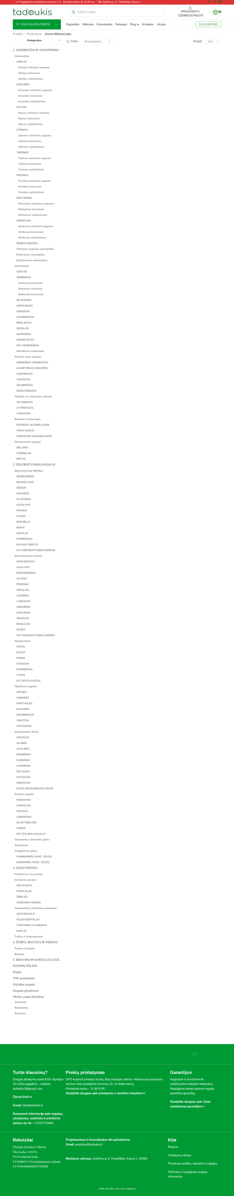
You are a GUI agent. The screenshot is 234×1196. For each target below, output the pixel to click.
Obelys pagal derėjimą (28, 996)
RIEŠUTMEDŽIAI (26, 390)
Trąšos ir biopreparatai (29, 936)
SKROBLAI (23, 521)
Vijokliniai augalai (26, 686)
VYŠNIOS (22, 129)
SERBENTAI (23, 277)
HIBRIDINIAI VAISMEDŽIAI (32, 362)
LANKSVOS (23, 601)
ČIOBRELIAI (23, 453)
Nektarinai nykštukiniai (32, 214)
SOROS (21, 828)
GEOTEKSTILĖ (25, 913)
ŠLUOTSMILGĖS (26, 822)
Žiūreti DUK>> (22, 1096)
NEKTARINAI (24, 197)
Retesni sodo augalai (28, 356)
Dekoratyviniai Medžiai (29, 470)
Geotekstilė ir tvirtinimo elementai (36, 908)
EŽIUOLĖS (22, 737)
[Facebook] (209, 1)
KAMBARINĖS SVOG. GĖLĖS (34, 856)
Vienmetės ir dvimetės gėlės (32, 839)
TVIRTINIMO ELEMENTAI (31, 925)
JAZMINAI (22, 595)
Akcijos (161, 24)
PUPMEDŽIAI (24, 538)
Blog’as (134, 24)
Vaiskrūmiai (22, 265)
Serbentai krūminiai (30, 282)
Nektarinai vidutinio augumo (36, 203)
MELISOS (22, 447)
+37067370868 (44, 1123)
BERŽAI (21, 487)
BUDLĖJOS (23, 623)
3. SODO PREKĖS (25, 868)
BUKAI (20, 527)
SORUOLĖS (23, 805)
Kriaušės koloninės (30, 95)
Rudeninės (21, 1007)
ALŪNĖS (21, 743)
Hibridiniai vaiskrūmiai (30, 351)
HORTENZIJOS (25, 561)
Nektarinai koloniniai (31, 209)
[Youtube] (220, 1)
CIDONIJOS (23, 379)
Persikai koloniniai (29, 186)
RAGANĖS (22, 709)
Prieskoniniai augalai (28, 441)
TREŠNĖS (22, 152)
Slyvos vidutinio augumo (34, 112)
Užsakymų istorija (179, 1155)
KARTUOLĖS (24, 703)
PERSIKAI (22, 175)
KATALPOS (23, 504)
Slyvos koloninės (29, 118)
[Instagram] (215, 1)
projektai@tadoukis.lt (88, 1144)
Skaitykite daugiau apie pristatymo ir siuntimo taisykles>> (105, 1093)
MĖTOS (21, 458)
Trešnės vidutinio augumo (34, 158)
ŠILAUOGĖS (23, 299)
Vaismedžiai (22, 56)
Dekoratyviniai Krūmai (28, 555)
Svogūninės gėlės (26, 850)
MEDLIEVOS (23, 322)
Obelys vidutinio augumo (34, 67)
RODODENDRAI (26, 572)
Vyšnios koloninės (29, 141)
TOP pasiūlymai (24, 978)
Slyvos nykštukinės (30, 124)
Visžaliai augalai (24, 984)
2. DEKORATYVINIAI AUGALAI (34, 464)
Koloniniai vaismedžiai (30, 254)
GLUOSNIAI (23, 499)
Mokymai (88, 24)
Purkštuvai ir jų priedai (29, 874)
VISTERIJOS (23, 726)
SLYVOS (21, 107)
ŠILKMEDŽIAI (24, 385)
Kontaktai (148, 24)
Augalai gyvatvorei (26, 990)
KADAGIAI (22, 663)
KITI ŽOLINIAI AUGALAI (31, 833)
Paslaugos (121, 24)
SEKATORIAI (24, 885)
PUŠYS (20, 646)
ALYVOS (21, 578)
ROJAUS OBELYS (27, 544)
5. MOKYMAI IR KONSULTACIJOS (36, 959)
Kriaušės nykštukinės (31, 101)
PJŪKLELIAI (23, 891)
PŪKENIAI (22, 584)
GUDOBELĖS (24, 373)
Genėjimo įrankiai (25, 879)
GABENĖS (22, 697)
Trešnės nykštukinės (31, 169)
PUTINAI (21, 510)
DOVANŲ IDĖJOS (25, 965)
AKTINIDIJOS (24, 402)
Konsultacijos (104, 24)
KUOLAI (21, 930)
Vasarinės (21, 1002)
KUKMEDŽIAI (24, 669)
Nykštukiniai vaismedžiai (31, 260)
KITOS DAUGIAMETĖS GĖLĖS (34, 788)
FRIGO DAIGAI (25, 430)
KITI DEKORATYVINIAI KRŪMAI (35, 635)
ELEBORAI (23, 760)
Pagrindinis (72, 24)
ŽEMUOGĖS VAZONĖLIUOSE (34, 436)
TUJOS (20, 674)
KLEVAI (21, 516)
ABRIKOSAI (23, 220)
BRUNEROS (23, 754)
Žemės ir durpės (25, 948)
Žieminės (20, 1013)
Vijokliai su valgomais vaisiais (33, 396)
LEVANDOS (23, 765)
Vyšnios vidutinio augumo (34, 135)
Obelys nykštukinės (30, 78)
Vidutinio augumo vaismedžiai (35, 248)
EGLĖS (20, 652)
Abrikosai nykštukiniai (32, 237)
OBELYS (21, 61)
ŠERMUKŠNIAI (25, 476)
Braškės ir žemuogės (28, 419)
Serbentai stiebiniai (30, 288)
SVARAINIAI (23, 334)
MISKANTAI (23, 799)
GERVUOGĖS (24, 305)
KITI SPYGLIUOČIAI (28, 680)
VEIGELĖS (22, 618)
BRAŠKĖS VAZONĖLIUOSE (32, 424)
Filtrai (74, 41)
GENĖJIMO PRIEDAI (28, 902)
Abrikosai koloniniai (30, 231)
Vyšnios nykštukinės (31, 146)
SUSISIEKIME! (208, 24)
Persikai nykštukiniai (31, 192)
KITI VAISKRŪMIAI (27, 345)
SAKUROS (22, 493)
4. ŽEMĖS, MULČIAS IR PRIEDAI (35, 942)
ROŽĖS (20, 629)
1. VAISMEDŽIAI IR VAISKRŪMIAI (35, 50)
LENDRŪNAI (23, 816)
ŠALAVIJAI (23, 771)
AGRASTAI (23, 311)
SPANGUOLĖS (25, 339)
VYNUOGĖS (23, 413)
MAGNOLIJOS (25, 482)
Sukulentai (21, 845)
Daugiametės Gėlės (27, 731)
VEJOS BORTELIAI (27, 919)
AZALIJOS (22, 567)
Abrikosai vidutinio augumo (35, 226)
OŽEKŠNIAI (23, 606)
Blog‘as (173, 1146)
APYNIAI (21, 692)
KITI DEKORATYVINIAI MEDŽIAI (35, 550)
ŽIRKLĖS (21, 896)
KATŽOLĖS (23, 777)
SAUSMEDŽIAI (25, 317)
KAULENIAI (23, 612)
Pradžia (18, 34)
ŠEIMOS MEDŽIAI (27, 243)
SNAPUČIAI (23, 782)
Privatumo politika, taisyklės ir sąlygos (192, 1163)
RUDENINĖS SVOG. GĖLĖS (32, 862)
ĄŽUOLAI (22, 533)
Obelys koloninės (29, 73)
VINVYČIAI (22, 720)
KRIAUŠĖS (22, 84)
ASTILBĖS (22, 748)
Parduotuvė (34, 34)
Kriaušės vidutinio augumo (35, 90)
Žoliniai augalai (24, 794)
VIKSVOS (22, 811)
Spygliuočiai (22, 640)
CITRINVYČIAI (24, 407)
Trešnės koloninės (29, 163)
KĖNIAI (20, 657)
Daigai (17, 972)
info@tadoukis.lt (32, 1105)
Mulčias (19, 954)
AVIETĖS (21, 271)
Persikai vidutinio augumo (34, 180)
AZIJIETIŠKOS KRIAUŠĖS (32, 368)
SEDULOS (22, 328)
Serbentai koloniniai (30, 294)
